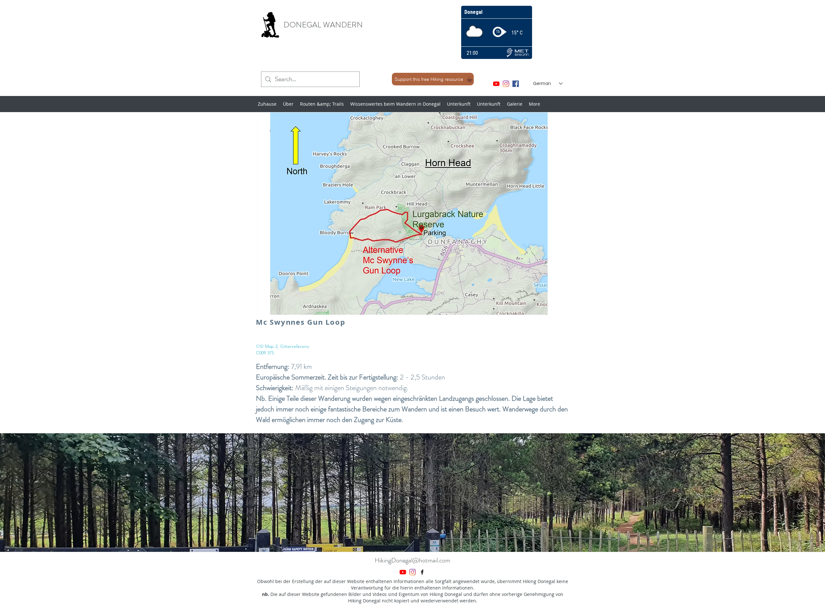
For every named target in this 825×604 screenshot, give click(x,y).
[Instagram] (506, 84)
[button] (412, 492)
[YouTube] (496, 84)
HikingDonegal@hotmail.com (412, 560)
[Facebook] (515, 84)
